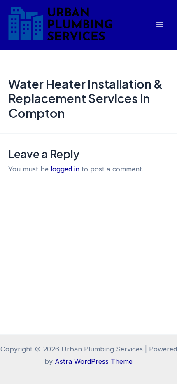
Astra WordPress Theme (94, 361)
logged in (65, 169)
